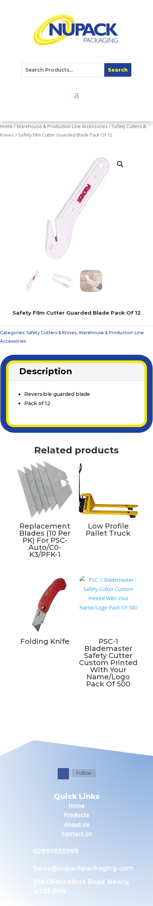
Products (76, 815)
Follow (83, 772)
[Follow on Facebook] (63, 773)
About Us (76, 824)
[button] (120, 164)
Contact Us (76, 833)
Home (6, 126)
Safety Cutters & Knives (51, 332)
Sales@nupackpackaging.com (83, 868)
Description (45, 371)
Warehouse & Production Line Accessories (62, 126)
